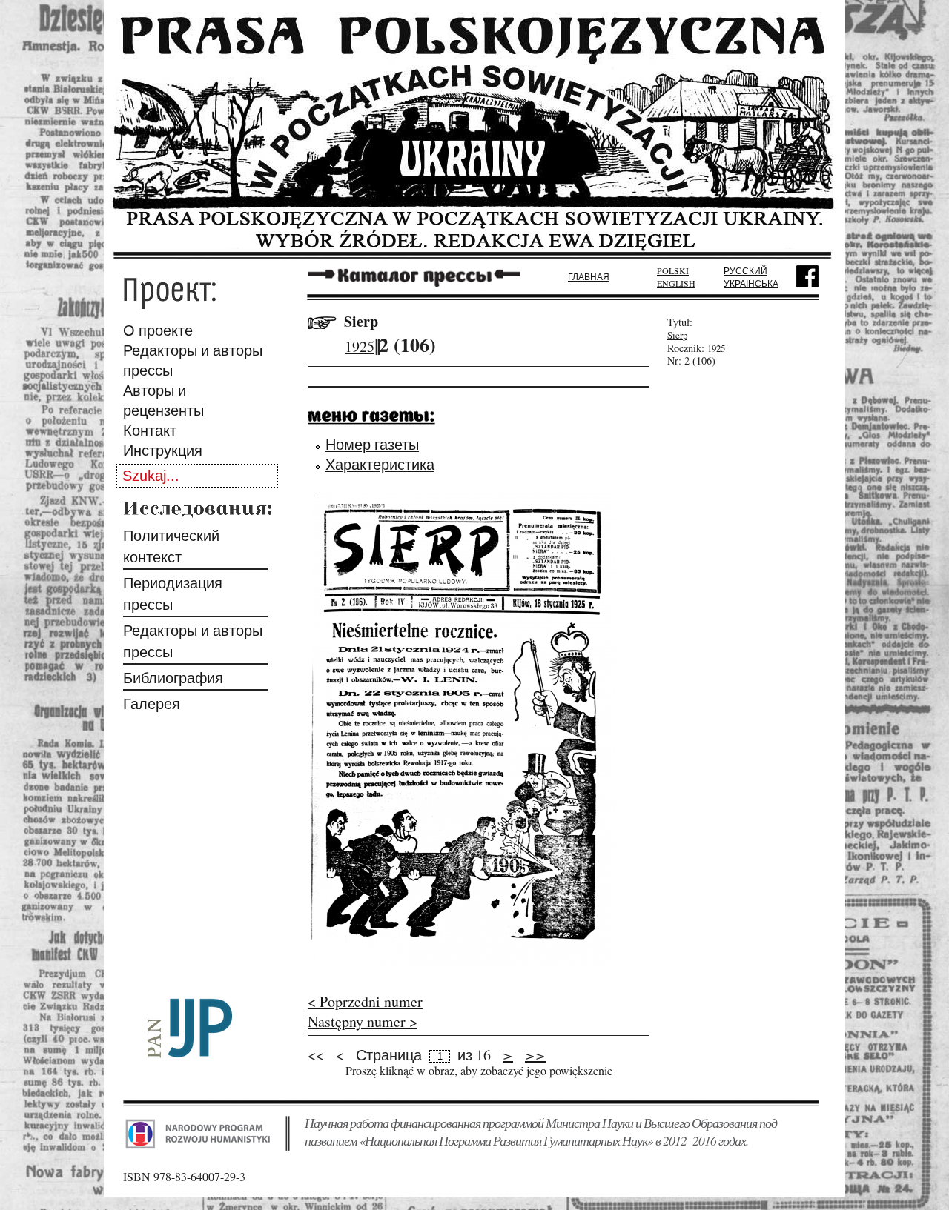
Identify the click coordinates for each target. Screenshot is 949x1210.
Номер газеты (372, 444)
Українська (751, 283)
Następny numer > (362, 1021)
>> (535, 1054)
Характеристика (379, 464)
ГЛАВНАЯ (588, 276)
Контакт (149, 430)
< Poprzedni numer (365, 1001)
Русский (745, 270)
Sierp (361, 321)
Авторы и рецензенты (163, 400)
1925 (359, 346)
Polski (673, 270)
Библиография (173, 678)
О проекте (158, 330)
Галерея (151, 704)
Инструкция (162, 450)
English (676, 283)
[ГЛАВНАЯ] (474, 254)
